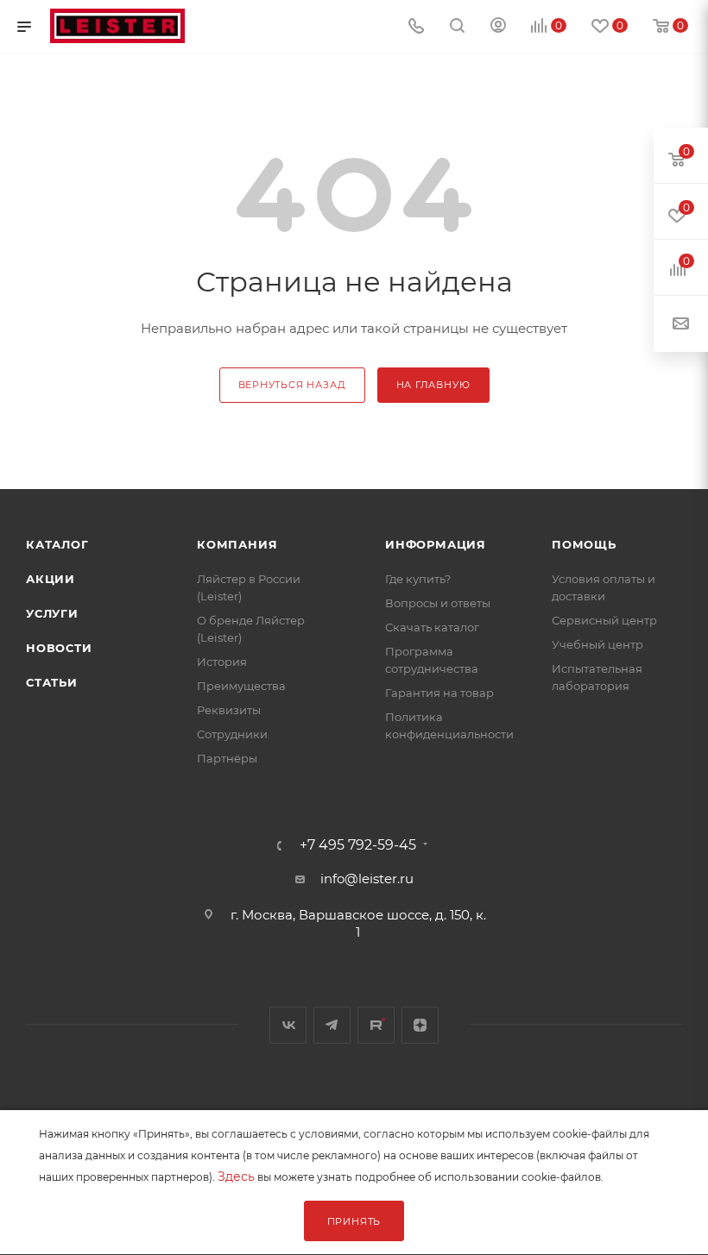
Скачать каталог (432, 627)
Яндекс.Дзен (420, 1025)
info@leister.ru (367, 878)
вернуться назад (292, 385)
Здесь (236, 1176)
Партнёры (227, 758)
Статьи (52, 682)
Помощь (584, 544)
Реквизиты (229, 710)
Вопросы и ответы (437, 603)
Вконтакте (288, 1025)
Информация (435, 544)
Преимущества (241, 686)
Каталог (57, 544)
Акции (50, 579)
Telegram (332, 1025)
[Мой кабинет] (498, 27)
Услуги (52, 613)
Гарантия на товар (439, 693)
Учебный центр (597, 644)
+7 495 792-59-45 (358, 845)
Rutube (376, 1025)
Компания (237, 544)
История (222, 661)
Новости (59, 648)
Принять (354, 1221)
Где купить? (418, 579)
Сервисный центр (604, 620)
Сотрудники (232, 734)
